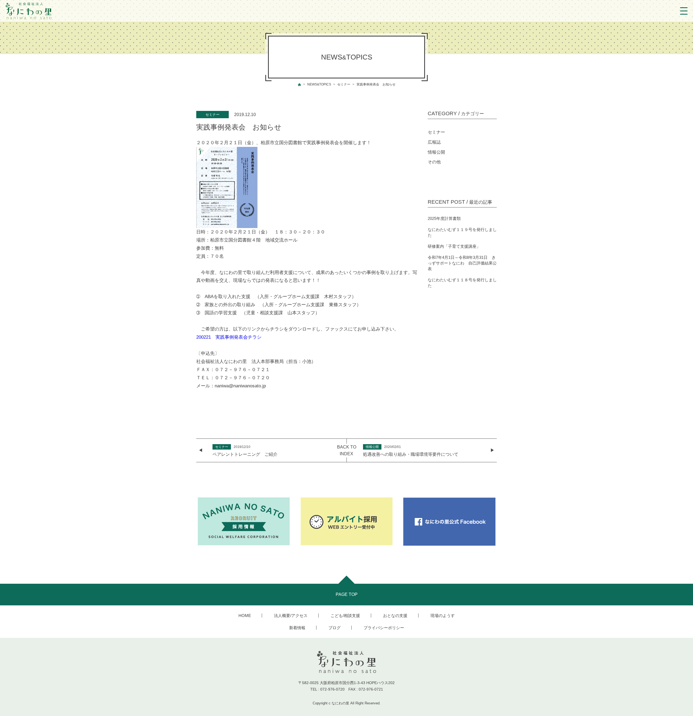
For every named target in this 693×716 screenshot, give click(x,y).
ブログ (334, 627)
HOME (244, 615)
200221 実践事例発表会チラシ (228, 337)
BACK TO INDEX (346, 450)
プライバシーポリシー (384, 627)
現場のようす (442, 615)
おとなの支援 (395, 615)
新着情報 (297, 627)
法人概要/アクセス (291, 615)
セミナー (343, 84)
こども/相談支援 (345, 615)
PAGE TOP (347, 594)
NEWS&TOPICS (319, 84)
